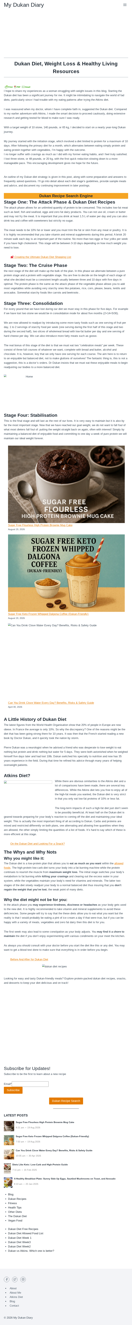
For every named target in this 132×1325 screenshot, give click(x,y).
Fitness (12, 1203)
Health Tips (15, 1207)
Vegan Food (15, 1220)
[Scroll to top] (124, 1320)
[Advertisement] (66, 33)
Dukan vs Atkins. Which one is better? (31, 1250)
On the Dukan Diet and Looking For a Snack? (37, 843)
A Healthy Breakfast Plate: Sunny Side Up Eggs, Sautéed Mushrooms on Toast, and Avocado (65, 1178)
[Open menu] (125, 5)
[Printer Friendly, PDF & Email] (17, 87)
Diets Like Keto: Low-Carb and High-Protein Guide (40, 1164)
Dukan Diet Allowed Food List (25, 1233)
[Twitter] (15, 1279)
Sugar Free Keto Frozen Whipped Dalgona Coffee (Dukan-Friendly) (48, 614)
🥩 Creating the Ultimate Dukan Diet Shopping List (40, 257)
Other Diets (15, 1211)
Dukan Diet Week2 (19, 1246)
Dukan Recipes (17, 1198)
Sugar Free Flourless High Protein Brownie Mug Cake (40, 525)
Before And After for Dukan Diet (29, 959)
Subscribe (13, 1090)
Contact (14, 1305)
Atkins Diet (16, 1297)
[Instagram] (23, 1279)
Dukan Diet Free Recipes (23, 1229)
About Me (15, 1292)
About (13, 1288)
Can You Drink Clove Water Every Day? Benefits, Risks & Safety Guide (51, 702)
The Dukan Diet (17, 1216)
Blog (10, 1194)
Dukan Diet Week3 (19, 1242)
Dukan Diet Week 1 (19, 1237)
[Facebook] (6, 1279)
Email (8, 1084)
